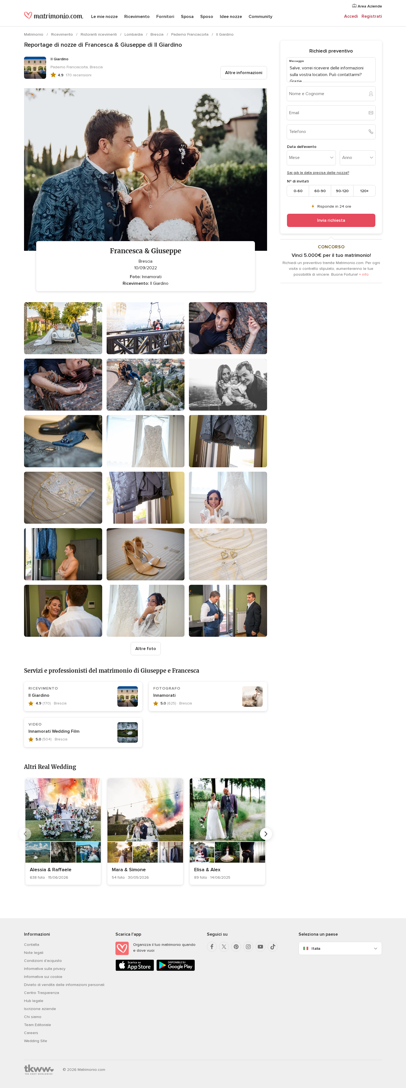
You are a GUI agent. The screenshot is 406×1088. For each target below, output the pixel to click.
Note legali (33, 952)
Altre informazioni (243, 72)
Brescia (158, 34)
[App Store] (134, 969)
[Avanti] (266, 834)
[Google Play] (175, 969)
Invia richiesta (331, 220)
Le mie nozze (104, 16)
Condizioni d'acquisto (43, 960)
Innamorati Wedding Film (54, 731)
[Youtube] (260, 947)
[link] (63, 831)
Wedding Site (35, 1041)
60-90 (320, 190)
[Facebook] (212, 947)
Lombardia (134, 34)
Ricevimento (137, 16)
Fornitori (165, 16)
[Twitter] (224, 947)
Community (260, 16)
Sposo (206, 16)
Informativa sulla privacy (44, 968)
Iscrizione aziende (40, 1008)
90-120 (342, 190)
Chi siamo (32, 1016)
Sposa (187, 16)
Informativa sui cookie (43, 976)
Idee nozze (231, 16)
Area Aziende (369, 6)
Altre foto (145, 648)
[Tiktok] (273, 947)
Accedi (351, 16)
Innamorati (164, 695)
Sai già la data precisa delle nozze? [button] (318, 172)
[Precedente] (25, 834)
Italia (316, 948)
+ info (364, 274)
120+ (364, 190)
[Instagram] (248, 947)
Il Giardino (225, 34)
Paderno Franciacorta (190, 34)
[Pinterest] (236, 947)
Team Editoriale (37, 1024)
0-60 (298, 190)
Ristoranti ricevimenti (99, 34)
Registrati (372, 16)
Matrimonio (34, 34)
